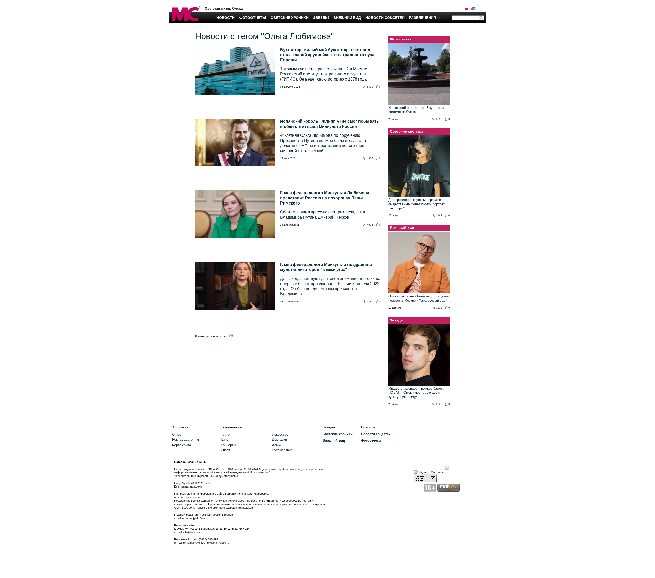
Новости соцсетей (376, 434)
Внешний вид (402, 228)
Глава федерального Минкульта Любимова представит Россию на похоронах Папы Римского (324, 198)
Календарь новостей (211, 336)
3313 (439, 307)
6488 (370, 86)
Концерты (228, 445)
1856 (439, 119)
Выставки (279, 439)
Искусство (280, 434)
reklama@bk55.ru (194, 542)
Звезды (397, 320)
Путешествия (282, 450)
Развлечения (231, 427)
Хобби (276, 445)
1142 (439, 215)
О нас (176, 434)
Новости (368, 427)
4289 (370, 301)
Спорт (225, 450)
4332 (370, 158)
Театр (225, 434)
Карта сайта (181, 445)
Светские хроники (406, 131)
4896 (370, 224)
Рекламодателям (185, 439)
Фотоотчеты (401, 39)
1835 (439, 404)
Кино (224, 439)
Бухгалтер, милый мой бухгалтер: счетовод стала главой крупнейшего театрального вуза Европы (327, 55)
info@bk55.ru (191, 532)
